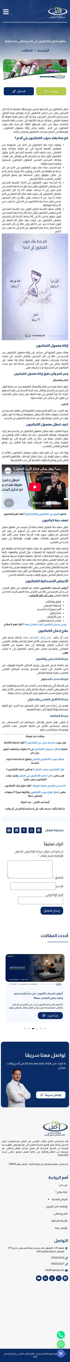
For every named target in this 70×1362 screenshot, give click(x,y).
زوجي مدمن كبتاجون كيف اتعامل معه (45, 624)
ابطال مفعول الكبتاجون (47, 749)
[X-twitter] (52, 1278)
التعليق (58, 877)
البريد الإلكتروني (54, 894)
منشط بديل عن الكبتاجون (41, 742)
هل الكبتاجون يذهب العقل (49, 769)
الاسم (59, 886)
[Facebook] (65, 1278)
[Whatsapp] (61, 1344)
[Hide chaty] (61, 1354)
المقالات (26, 50)
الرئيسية (43, 50)
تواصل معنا (61, 1228)
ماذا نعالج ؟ (61, 1192)
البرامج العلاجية (59, 1199)
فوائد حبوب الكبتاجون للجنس (48, 759)
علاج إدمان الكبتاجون (40, 637)
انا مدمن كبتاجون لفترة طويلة (49, 785)
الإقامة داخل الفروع (56, 1206)
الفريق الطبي (60, 1213)
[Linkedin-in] (45, 1278)
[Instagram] (59, 1278)
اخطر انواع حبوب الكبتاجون (44, 792)
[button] (39, 830)
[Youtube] (39, 1278)
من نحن (63, 1184)
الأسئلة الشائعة (59, 1220)
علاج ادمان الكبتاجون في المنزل (36, 775)
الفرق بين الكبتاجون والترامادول (42, 513)
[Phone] (61, 1335)
